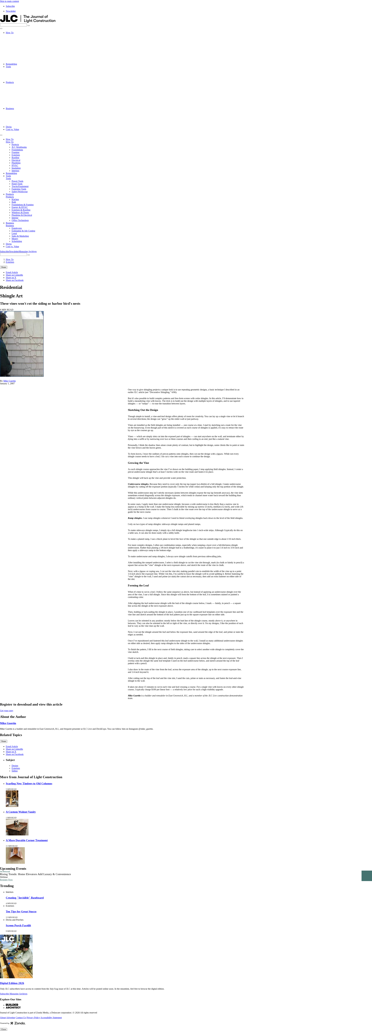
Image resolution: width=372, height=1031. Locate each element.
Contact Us (21, 1017)
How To (10, 32)
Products (10, 82)
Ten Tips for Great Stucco (21, 911)
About (3, 1017)
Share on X (11, 277)
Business (10, 108)
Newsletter (11, 11)
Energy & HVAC (20, 93)
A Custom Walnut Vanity (21, 811)
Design (15, 765)
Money (15, 121)
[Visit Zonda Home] (13, 1024)
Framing (15, 43)
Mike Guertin (9, 381)
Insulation (16, 59)
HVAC (15, 56)
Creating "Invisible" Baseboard (25, 897)
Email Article (12, 272)
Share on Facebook (15, 280)
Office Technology (20, 106)
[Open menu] (1, 28)
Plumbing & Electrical (22, 100)
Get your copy (6, 710)
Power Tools (17, 69)
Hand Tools (17, 72)
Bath (14, 87)
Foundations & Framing (23, 90)
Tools (8, 66)
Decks (9, 127)
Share (3, 267)
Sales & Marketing (20, 119)
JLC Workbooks (19, 38)
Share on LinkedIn (14, 275)
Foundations (17, 40)
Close (3, 1029)
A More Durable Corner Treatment (27, 840)
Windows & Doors (20, 98)
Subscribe (10, 6)
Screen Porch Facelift (18, 925)
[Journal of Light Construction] (27, 22)
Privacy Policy (33, 1017)
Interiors (15, 61)
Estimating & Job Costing (23, 113)
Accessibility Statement (51, 1017)
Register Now (6, 879)
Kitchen (15, 85)
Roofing (15, 48)
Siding (15, 771)
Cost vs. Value (12, 129)
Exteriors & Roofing (21, 95)
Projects (15, 35)
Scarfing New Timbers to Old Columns (29, 783)
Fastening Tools (19, 77)
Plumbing (16, 53)
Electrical (16, 51)
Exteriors (16, 45)
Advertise (10, 1017)
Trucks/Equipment (20, 74)
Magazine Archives (28, 251)
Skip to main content (9, 1)
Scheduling (17, 124)
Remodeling (11, 64)
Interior (15, 103)
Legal (14, 116)
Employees (17, 111)
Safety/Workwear (20, 79)
